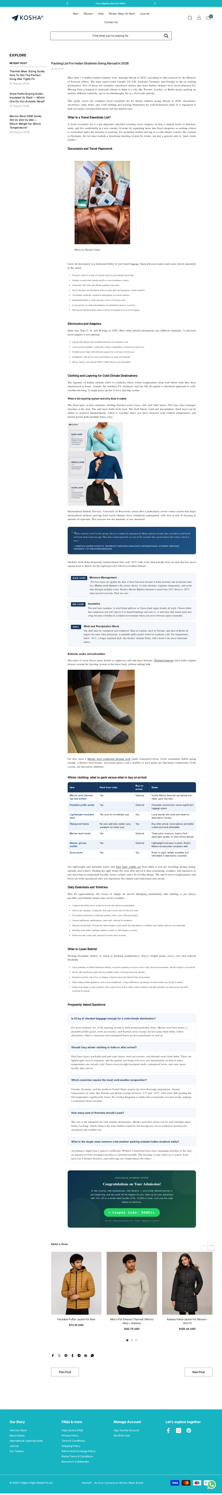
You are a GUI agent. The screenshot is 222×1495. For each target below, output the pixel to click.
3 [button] (136, 1340)
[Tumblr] (72, 1355)
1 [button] (127, 1340)
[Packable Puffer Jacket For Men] (76, 1283)
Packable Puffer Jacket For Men (76, 1319)
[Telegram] (79, 1355)
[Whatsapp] (92, 1355)
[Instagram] (178, 1430)
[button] (211, 1245)
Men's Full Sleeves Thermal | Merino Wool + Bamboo (132, 1321)
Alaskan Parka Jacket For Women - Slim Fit (187, 1321)
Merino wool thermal (106, 585)
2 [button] (132, 1340)
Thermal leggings (164, 660)
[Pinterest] (65, 1355)
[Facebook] (52, 1355)
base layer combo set (128, 866)
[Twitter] (59, 1355)
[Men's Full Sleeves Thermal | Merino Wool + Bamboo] (132, 1283)
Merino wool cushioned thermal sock (108, 758)
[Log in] (199, 18)
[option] (111, 3)
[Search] (190, 18)
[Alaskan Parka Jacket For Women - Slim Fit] (187, 1283)
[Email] (85, 1355)
